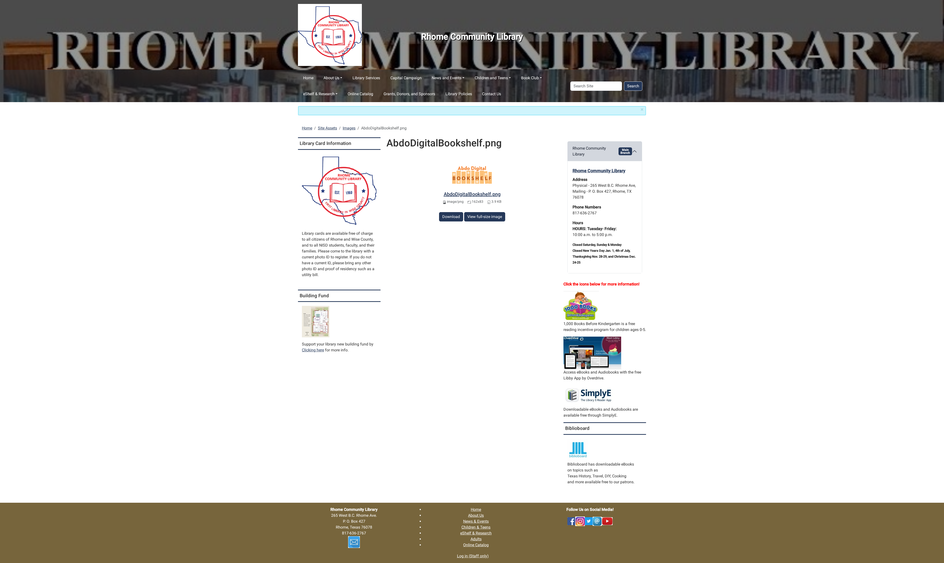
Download (451, 216)
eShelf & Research (319, 94)
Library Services (366, 78)
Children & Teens (475, 527)
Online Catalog (360, 94)
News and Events (446, 78)
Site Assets (327, 128)
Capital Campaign (406, 78)
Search (633, 86)
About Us (331, 78)
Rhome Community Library (601, 151)
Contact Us (491, 94)
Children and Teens (491, 78)
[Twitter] (589, 520)
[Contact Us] (597, 520)
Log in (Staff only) (473, 556)
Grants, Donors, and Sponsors (409, 94)
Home (308, 78)
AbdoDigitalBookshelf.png (472, 194)
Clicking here (313, 350)
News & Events (476, 521)
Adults (476, 539)
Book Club (530, 78)
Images (349, 128)
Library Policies (458, 94)
